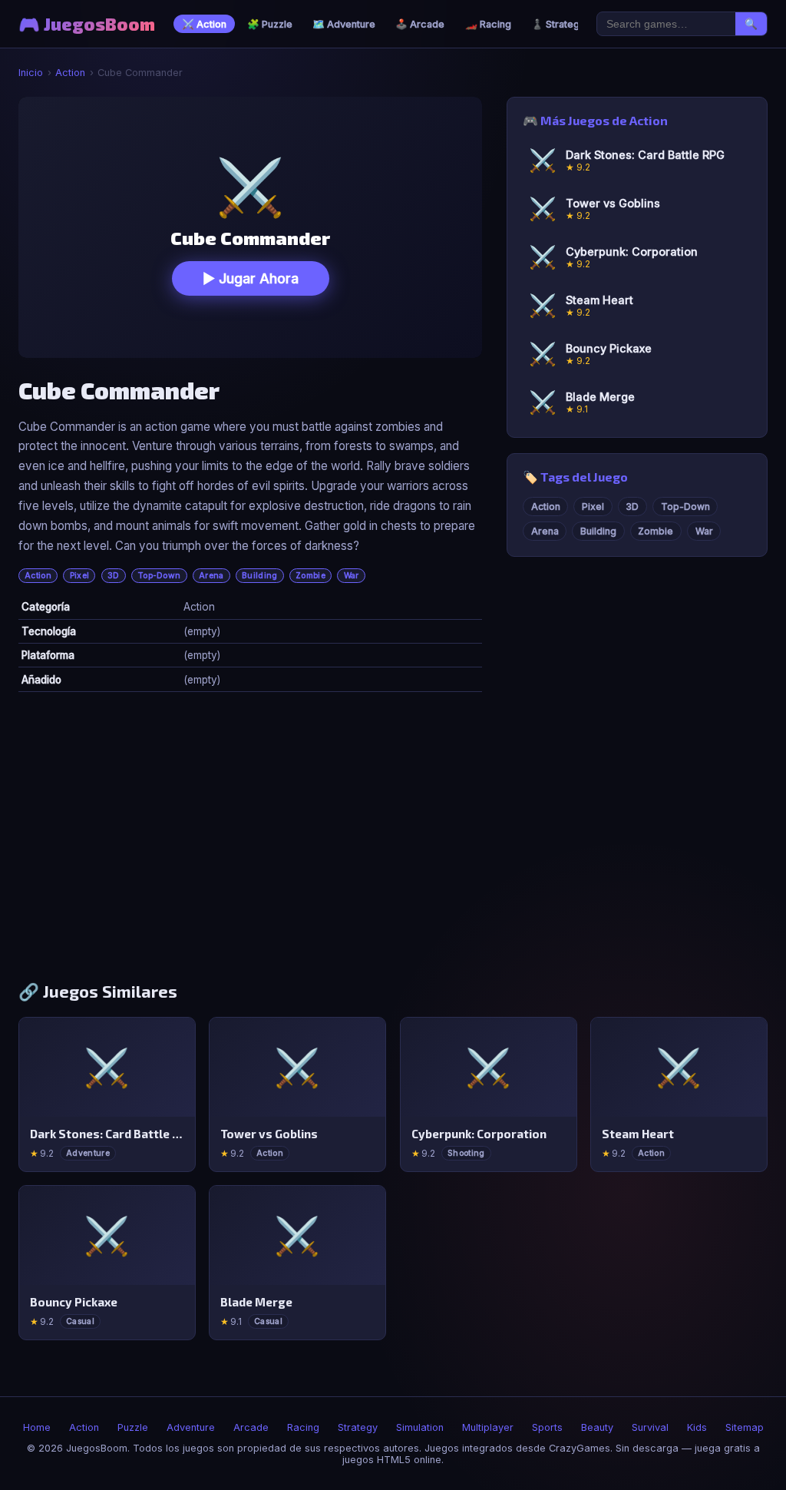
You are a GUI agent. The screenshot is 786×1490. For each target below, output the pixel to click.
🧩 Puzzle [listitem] (269, 24)
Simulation (420, 1427)
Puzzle (132, 1427)
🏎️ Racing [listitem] (488, 24)
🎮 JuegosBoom (86, 24)
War (351, 576)
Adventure (191, 1427)
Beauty (597, 1427)
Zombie (310, 576)
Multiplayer (488, 1427)
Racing (303, 1427)
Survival (650, 1427)
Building (260, 576)
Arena (211, 576)
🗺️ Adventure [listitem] (343, 24)
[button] (250, 227)
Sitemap (744, 1427)
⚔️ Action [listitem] (204, 24)
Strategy (358, 1427)
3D (113, 576)
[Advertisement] (393, 842)
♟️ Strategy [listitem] (558, 24)
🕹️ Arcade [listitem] (419, 24)
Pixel (80, 576)
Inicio (30, 72)
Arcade (251, 1427)
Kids (697, 1427)
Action (70, 72)
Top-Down (159, 576)
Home (37, 1427)
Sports (547, 1427)
